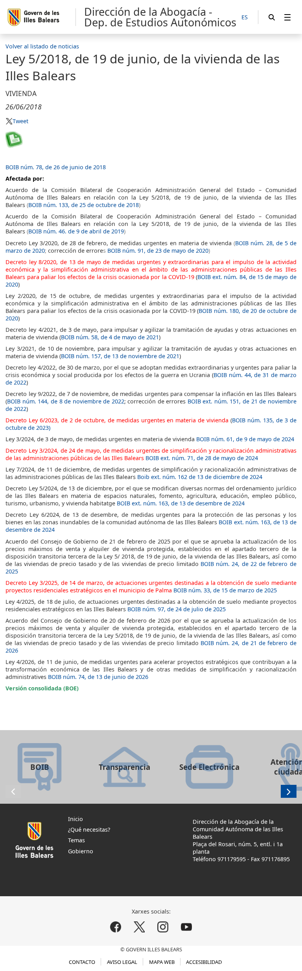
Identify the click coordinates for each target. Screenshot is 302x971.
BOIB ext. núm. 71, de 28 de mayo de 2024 (201, 458)
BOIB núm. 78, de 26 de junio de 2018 (56, 167)
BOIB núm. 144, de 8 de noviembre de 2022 (65, 401)
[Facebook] (116, 927)
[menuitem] (287, 17)
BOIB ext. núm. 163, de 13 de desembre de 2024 (181, 503)
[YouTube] (186, 927)
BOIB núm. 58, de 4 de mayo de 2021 (110, 337)
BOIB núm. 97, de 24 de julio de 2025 (176, 609)
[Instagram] (163, 927)
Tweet (20, 121)
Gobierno (80, 851)
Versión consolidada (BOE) (42, 688)
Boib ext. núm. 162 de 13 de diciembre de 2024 (199, 477)
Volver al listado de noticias (42, 46)
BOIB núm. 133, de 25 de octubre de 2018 (83, 205)
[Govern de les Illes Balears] (41, 17)
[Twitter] (139, 927)
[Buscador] (272, 17)
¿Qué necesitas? (89, 829)
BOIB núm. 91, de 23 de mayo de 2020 (157, 250)
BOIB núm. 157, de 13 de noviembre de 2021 (120, 356)
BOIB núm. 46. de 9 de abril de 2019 (76, 231)
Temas (76, 840)
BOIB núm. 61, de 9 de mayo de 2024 (245, 439)
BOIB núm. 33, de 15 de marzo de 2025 (225, 590)
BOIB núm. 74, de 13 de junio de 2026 (98, 677)
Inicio (75, 819)
